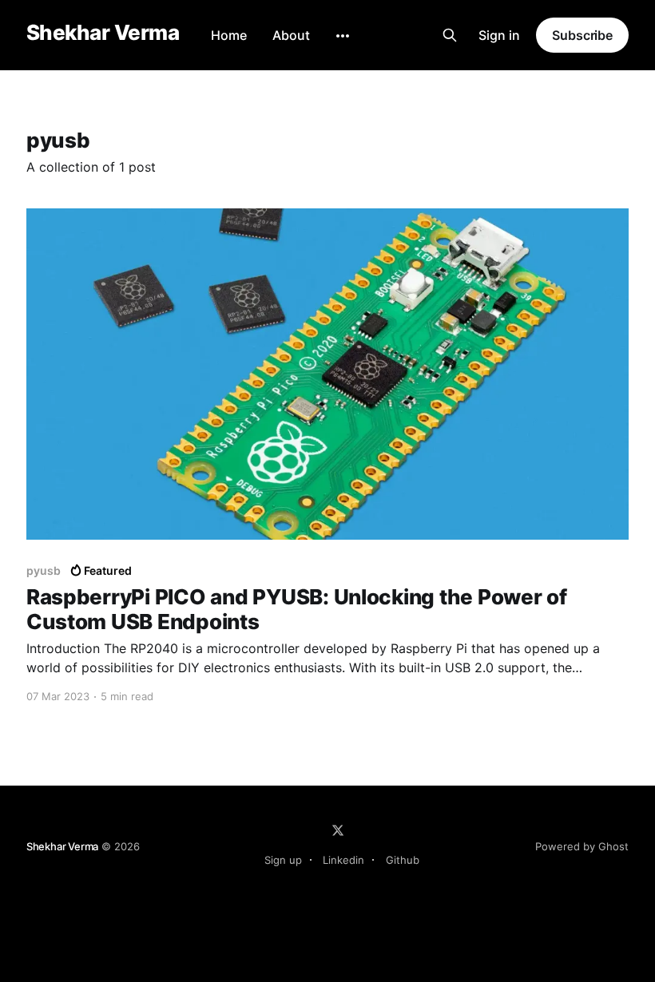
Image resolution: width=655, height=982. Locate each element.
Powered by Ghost (582, 846)
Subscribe (582, 35)
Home (229, 35)
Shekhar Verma (102, 33)
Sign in (499, 35)
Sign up (283, 859)
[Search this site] (449, 35)
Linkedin (343, 859)
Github (402, 859)
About (291, 35)
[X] (337, 830)
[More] (343, 36)
